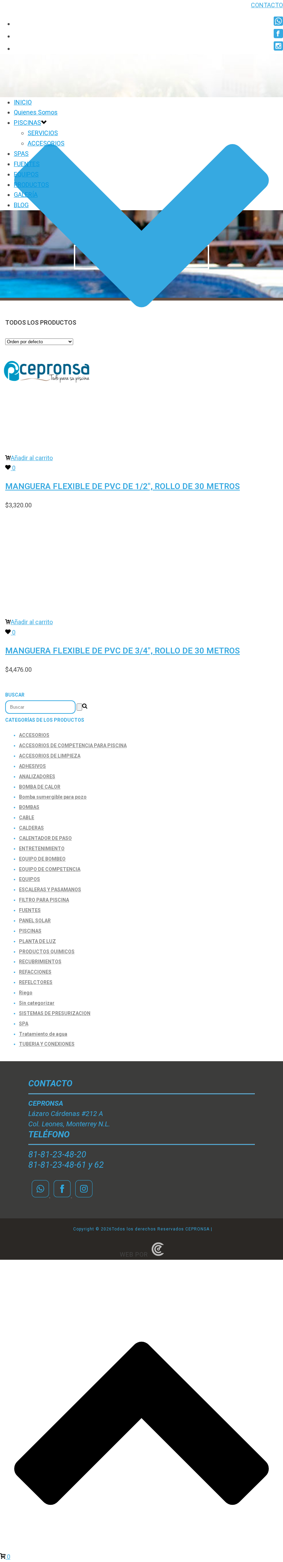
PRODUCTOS (31, 184)
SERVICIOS (43, 132)
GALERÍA (26, 194)
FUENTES (27, 164)
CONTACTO (267, 5)
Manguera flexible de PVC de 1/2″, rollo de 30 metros (122, 486)
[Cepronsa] (46, 383)
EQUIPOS (26, 174)
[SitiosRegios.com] (158, 1254)
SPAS (21, 153)
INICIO (23, 102)
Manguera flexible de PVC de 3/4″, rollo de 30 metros (122, 651)
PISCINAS (27, 122)
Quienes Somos (36, 112)
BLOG (21, 205)
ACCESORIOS (46, 143)
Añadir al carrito (32, 458)
